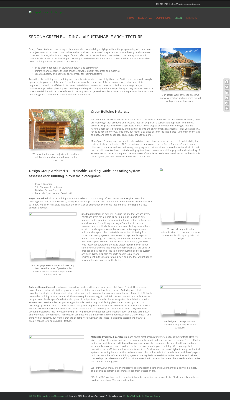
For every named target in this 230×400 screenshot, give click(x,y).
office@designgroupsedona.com (186, 4)
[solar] (180, 169)
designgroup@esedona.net (55, 396)
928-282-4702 (162, 4)
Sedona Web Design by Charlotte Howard (142, 396)
